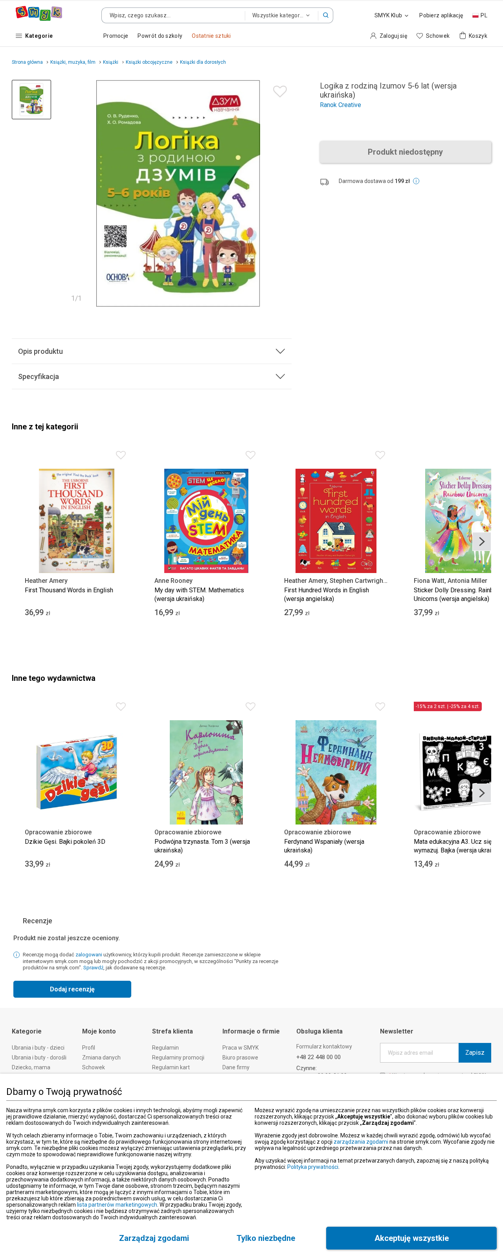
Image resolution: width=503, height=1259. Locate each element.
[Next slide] (481, 541)
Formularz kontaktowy (324, 1046)
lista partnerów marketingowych (117, 1205)
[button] (325, 15)
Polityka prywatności (312, 1167)
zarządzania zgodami (361, 1142)
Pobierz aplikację (441, 15)
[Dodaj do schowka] (278, 89)
